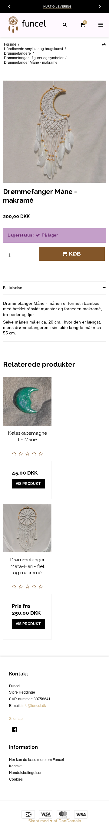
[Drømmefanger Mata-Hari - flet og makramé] (27, 528)
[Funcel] (27, 25)
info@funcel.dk (33, 706)
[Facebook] (16, 729)
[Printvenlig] (103, 44)
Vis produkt (28, 484)
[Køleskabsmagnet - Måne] (27, 401)
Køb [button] (75, 254)
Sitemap (16, 719)
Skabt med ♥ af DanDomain (54, 820)
